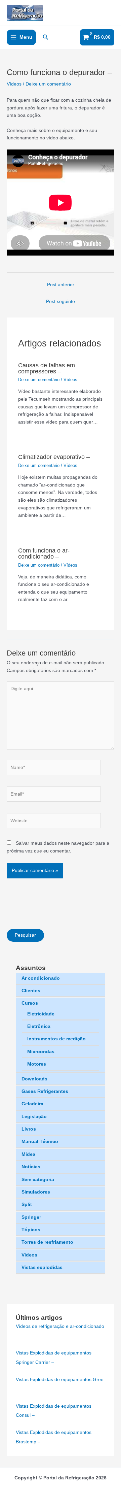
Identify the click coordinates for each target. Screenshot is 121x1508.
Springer (31, 1217)
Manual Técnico (40, 1141)
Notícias (31, 1166)
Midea (28, 1154)
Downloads (34, 1078)
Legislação (34, 1116)
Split (27, 1204)
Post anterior (60, 284)
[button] (46, 37)
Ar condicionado (41, 978)
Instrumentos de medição (56, 1038)
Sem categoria (38, 1179)
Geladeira (32, 1103)
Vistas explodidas (42, 1267)
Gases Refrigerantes (45, 1091)
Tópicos (31, 1229)
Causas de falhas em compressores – (46, 368)
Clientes (31, 990)
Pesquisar (25, 935)
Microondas (40, 1051)
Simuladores (36, 1192)
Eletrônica (38, 1026)
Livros (29, 1129)
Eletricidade (40, 1013)
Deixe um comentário (48, 84)
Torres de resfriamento (47, 1242)
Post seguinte (60, 301)
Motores (36, 1064)
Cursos (30, 1003)
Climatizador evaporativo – (54, 456)
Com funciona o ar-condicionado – (44, 553)
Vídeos (29, 1255)
